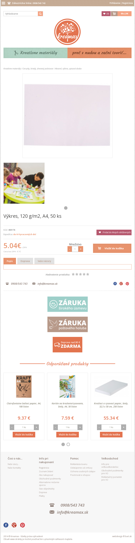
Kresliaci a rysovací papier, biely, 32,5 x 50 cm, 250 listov (111, 405)
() (108, 13)
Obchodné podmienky (50, 478)
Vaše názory (44, 261)
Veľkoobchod (109, 458)
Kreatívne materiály (38, 52)
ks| (124, 13)
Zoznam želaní (46, 471)
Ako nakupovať (46, 475)
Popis (10, 261)
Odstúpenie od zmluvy (81, 467)
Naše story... (13, 464)
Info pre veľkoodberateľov (109, 465)
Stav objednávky (46, 488)
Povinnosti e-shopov (80, 475)
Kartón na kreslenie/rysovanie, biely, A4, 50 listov (67, 405)
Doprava (25, 261)
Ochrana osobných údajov (82, 471)
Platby (42, 496)
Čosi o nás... (15, 458)
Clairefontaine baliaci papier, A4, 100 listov (24, 405)
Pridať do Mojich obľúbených (117, 232)
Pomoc (74, 458)
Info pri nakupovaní (46, 460)
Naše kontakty (14, 467)
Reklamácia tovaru (78, 464)
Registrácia (127, 3)
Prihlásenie (115, 3)
